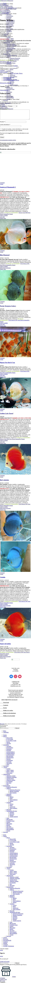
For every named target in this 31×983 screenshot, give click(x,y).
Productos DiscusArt (15, 58)
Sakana (11, 69)
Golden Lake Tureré (6, 413)
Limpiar (16, 65)
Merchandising (10, 97)
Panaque (8, 759)
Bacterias (12, 82)
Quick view (3, 218)
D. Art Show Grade (11, 9)
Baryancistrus (9, 24)
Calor (7, 818)
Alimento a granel (10, 775)
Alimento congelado (11, 777)
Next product (3, 10)
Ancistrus (8, 14)
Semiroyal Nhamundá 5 (8, 187)
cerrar (1, 950)
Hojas (11, 798)
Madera (11, 797)
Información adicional (8, 77)
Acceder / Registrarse (8, 946)
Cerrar (1, 184)
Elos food (8, 783)
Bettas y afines (10, 771)
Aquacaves (12, 75)
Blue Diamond (4, 255)
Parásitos (12, 812)
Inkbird (8, 825)
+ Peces (8, 868)
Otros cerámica (13, 76)
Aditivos (8, 788)
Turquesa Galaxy (4, 13)
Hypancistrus (9, 747)
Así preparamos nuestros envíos (11, 80)
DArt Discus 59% (4, 61)
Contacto (4, 705)
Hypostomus (9, 28)
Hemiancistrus (10, 26)
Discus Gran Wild (23, 212)
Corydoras (9, 867)
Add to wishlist (4, 72)
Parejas (8, 10)
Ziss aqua (8, 95)
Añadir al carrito (4, 69)
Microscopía (9, 819)
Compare (2, 70)
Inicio (1, 3)
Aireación (8, 794)
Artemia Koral (10, 47)
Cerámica (8, 71)
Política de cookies (6, 710)
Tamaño (2, 65)
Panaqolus (9, 17)
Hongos (12, 83)
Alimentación (9, 875)
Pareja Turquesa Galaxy (8, 306)
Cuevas (11, 72)
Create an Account (4, 961)
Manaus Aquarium (14, 59)
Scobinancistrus (10, 23)
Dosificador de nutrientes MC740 (8, 8)
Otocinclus (9, 763)
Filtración (8, 809)
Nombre (2, 121)
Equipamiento (9, 887)
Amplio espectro (14, 85)
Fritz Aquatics (13, 61)
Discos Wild (9, 6)
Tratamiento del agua (11, 79)
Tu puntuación (4, 106)
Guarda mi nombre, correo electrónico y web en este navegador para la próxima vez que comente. (14, 129)
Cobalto (2, 577)
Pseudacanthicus (10, 753)
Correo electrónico (5, 124)
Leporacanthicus (10, 752)
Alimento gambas (10, 780)
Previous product (4, 5)
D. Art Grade (15, 73)
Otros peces (9, 773)
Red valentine (4, 480)
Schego (8, 90)
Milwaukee (9, 92)
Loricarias (8, 761)
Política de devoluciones (8, 713)
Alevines (8, 743)
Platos (11, 805)
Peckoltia (8, 750)
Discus (4, 3)
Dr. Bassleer (9, 781)
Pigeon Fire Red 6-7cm (7, 362)
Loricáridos (9, 846)
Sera (7, 784)
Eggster (8, 830)
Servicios (8, 936)
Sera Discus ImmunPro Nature (7, 63)
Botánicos (8, 64)
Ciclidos (8, 768)
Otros (7, 33)
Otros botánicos (13, 799)
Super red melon (5, 644)
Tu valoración (4, 109)
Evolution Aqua (10, 89)
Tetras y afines (10, 38)
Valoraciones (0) (7, 78)
